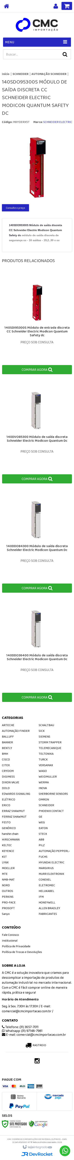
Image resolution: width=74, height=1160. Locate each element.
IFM (41, 896)
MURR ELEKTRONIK (51, 874)
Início (5, 74)
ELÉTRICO (8, 799)
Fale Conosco (10, 935)
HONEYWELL (47, 902)
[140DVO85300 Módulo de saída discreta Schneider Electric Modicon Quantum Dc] (37, 434)
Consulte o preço (15, 208)
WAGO (43, 771)
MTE (5, 874)
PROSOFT (8, 908)
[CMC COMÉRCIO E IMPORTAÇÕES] (37, 25)
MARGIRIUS (46, 868)
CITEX (6, 765)
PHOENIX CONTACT (51, 811)
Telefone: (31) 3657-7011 (22, 1026)
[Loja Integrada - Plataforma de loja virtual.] (37, 1147)
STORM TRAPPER (50, 742)
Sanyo (6, 914)
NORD (6, 885)
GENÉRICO (9, 828)
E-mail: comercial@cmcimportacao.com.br (35, 1034)
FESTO (6, 822)
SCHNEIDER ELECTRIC (57, 122)
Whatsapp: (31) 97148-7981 (24, 1030)
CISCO (6, 759)
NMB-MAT (8, 879)
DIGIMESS (8, 776)
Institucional (9, 940)
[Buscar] (65, 54)
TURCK (43, 759)
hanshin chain (10, 834)
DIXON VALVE (10, 782)
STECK (43, 834)
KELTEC (7, 845)
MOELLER (8, 868)
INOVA (43, 788)
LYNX (5, 862)
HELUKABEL (46, 891)
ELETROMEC (47, 885)
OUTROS (7, 891)
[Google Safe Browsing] (38, 1123)
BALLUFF (8, 736)
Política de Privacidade (16, 946)
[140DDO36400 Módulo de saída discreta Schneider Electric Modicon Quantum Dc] (37, 652)
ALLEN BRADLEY (49, 908)
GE (40, 816)
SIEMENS (44, 736)
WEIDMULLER (48, 776)
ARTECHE (8, 725)
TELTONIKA (46, 753)
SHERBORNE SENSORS (53, 794)
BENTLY (7, 748)
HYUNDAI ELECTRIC (51, 862)
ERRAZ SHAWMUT (13, 811)
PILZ (42, 845)
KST (4, 856)
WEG (42, 822)
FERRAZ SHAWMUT (14, 816)
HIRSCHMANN (11, 839)
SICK (42, 731)
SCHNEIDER (20, 74)
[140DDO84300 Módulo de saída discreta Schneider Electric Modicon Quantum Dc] (37, 543)
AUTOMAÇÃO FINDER (16, 731)
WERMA (44, 782)
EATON (43, 828)
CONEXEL (45, 879)
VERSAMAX (46, 765)
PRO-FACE (9, 902)
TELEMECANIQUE (50, 748)
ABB (41, 839)
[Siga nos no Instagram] (37, 1062)
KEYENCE (8, 851)
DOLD (6, 788)
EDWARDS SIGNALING (16, 794)
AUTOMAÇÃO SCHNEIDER (48, 74)
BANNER (7, 742)
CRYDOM (8, 771)
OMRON (44, 799)
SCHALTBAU (46, 725)
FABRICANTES (48, 914)
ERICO (6, 805)
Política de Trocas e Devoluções (22, 952)
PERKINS (7, 896)
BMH (5, 753)
